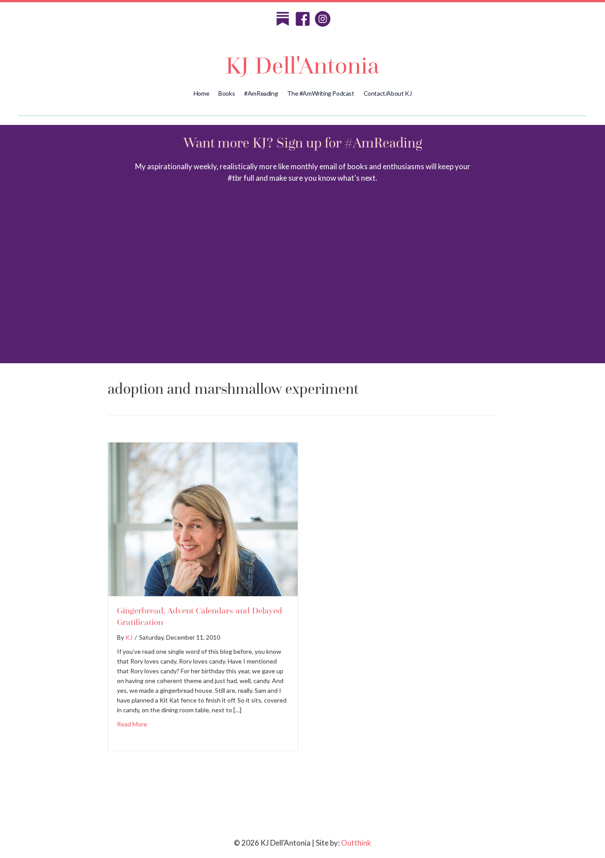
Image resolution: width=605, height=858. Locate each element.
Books (226, 93)
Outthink (356, 842)
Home (201, 93)
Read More (132, 724)
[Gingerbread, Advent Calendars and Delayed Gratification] (203, 592)
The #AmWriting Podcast (320, 93)
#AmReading (261, 93)
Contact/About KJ (388, 93)
